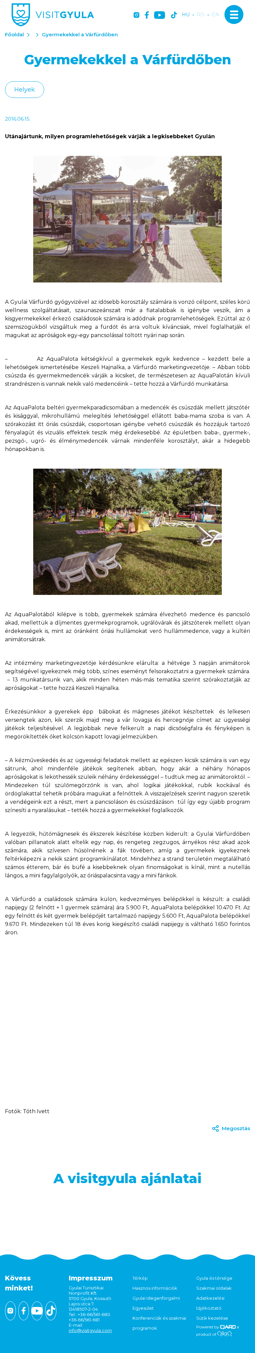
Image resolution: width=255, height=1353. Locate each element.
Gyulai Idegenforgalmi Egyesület (156, 1303)
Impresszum (91, 1278)
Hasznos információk (154, 1288)
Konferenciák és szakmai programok (159, 1323)
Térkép (140, 1278)
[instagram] (136, 15)
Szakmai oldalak (214, 1288)
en (215, 15)
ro (201, 15)
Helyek (24, 89)
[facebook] (147, 15)
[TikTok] (174, 15)
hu (186, 15)
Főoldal (14, 34)
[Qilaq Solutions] (224, 1334)
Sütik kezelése (212, 1318)
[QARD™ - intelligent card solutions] (228, 1326)
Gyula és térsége (214, 1278)
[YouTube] (159, 15)
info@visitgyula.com (90, 1330)
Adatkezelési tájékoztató (210, 1303)
